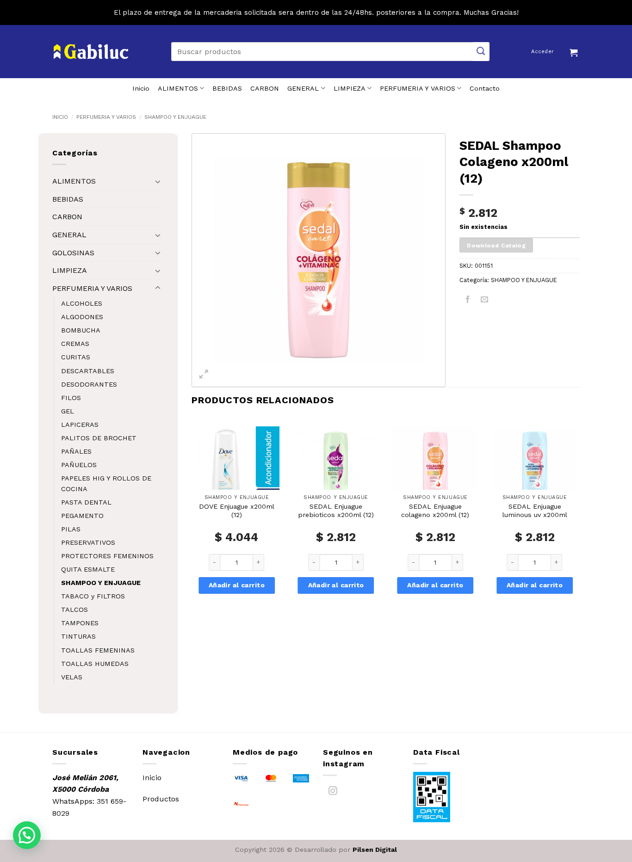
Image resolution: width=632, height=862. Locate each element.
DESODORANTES (89, 384)
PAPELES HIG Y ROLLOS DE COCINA (106, 483)
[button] (575, 51)
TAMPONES (80, 623)
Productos (161, 798)
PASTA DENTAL (86, 502)
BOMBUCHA (80, 330)
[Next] (579, 522)
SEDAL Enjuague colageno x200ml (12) (435, 511)
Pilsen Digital (375, 849)
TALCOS (74, 609)
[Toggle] (157, 181)
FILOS (71, 397)
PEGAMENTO (82, 515)
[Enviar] (481, 51)
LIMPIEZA (350, 88)
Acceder (542, 52)
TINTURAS (78, 636)
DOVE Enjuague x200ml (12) (236, 511)
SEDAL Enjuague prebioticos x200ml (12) (336, 511)
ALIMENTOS (178, 88)
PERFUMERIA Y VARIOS (417, 88)
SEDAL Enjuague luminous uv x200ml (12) (534, 515)
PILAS (71, 529)
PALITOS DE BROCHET (98, 438)
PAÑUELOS (79, 464)
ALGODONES (82, 316)
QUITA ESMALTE (88, 569)
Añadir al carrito (237, 585)
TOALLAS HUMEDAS (95, 663)
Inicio (140, 88)
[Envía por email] (484, 300)
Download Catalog (496, 245)
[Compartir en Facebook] (468, 300)
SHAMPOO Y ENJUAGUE (175, 117)
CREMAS (75, 343)
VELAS (71, 677)
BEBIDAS (227, 88)
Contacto (485, 88)
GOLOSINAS (73, 252)
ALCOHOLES (81, 303)
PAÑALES (76, 451)
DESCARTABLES (87, 371)
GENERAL (303, 88)
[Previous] (192, 522)
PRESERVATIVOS (88, 542)
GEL (67, 411)
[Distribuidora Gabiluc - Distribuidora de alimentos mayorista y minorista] (91, 52)
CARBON (264, 88)
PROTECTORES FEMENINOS (107, 556)
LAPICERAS (80, 424)
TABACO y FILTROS (93, 596)
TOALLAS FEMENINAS (98, 650)
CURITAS (75, 357)
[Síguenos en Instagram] (333, 792)
